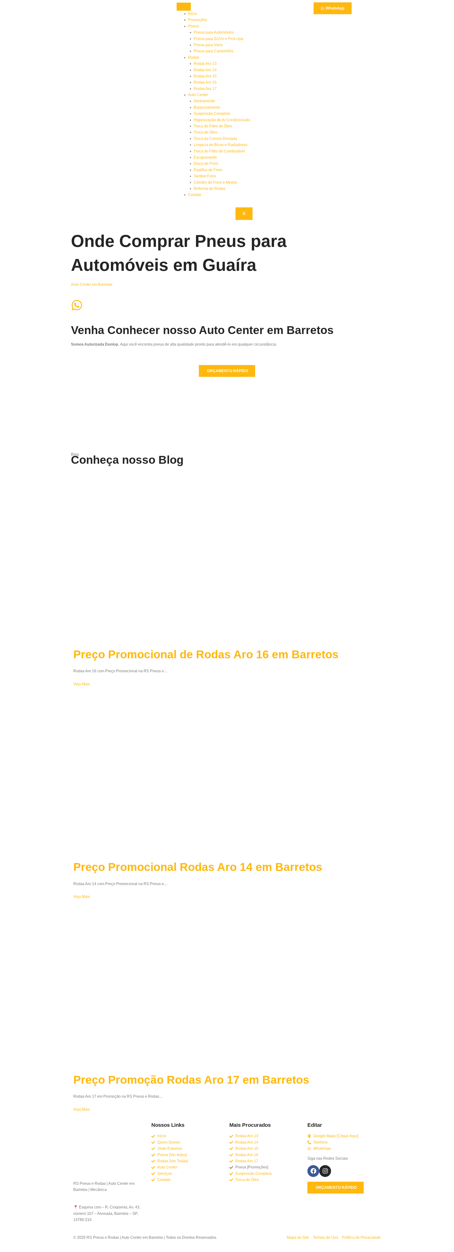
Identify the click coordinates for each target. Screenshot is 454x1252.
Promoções (197, 20)
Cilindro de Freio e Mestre (215, 182)
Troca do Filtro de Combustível (219, 151)
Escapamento (205, 157)
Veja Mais (82, 684)
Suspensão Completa (212, 113)
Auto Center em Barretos (91, 284)
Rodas (193, 57)
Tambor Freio (205, 176)
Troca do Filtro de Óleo (213, 126)
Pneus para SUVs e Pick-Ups (218, 39)
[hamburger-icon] (184, 7)
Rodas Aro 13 (205, 64)
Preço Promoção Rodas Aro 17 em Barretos (191, 1080)
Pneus (193, 26)
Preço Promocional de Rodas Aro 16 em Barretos (206, 654)
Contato (194, 195)
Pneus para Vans (208, 45)
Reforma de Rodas (209, 189)
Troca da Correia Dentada (215, 139)
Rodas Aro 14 (205, 70)
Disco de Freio (206, 163)
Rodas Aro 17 (205, 89)
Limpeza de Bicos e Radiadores (220, 145)
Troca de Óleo (205, 132)
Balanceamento (207, 107)
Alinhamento (204, 101)
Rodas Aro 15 (205, 76)
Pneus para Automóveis (214, 32)
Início (192, 14)
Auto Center (198, 95)
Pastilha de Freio (208, 170)
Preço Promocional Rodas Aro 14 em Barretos (197, 867)
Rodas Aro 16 (205, 82)
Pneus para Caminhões (213, 51)
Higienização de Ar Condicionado (222, 120)
